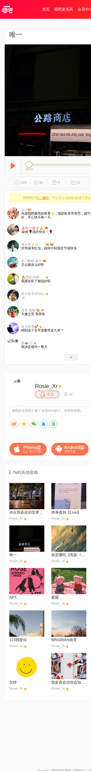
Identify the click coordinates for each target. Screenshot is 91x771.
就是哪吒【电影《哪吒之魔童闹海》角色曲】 (68, 555)
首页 (46, 9)
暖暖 (55, 597)
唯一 (13, 555)
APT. (13, 597)
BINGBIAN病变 (64, 640)
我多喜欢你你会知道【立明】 (68, 682)
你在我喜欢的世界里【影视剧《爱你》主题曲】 (26, 512)
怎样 (13, 682)
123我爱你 (18, 640)
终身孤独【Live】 (66, 512)
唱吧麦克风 (63, 9)
